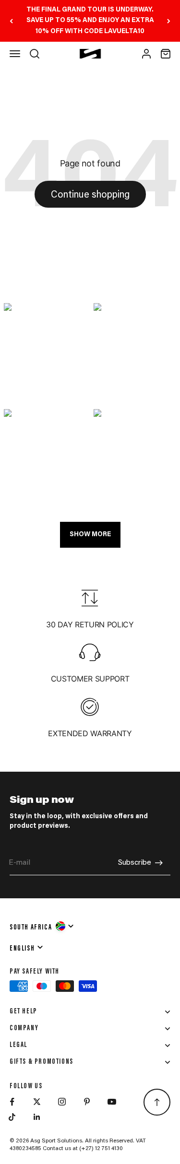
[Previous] (11, 21)
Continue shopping (90, 195)
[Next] (168, 21)
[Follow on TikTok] (12, 1117)
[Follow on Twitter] (37, 1101)
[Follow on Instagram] (62, 1101)
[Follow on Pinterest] (87, 1101)
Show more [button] (90, 534)
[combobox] (42, 926)
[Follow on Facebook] (12, 1101)
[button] (45, 353)
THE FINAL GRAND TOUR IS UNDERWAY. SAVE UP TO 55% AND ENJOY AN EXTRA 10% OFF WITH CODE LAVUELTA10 (90, 21)
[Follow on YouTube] (112, 1101)
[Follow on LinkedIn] (37, 1117)
